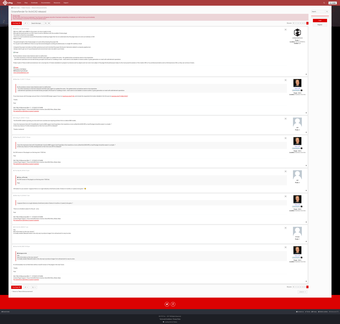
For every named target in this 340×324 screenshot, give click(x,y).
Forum (19, 3)
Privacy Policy (176, 319)
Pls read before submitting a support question (26, 111)
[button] (293, 23)
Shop (26, 3)
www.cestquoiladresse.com (21, 72)
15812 (299, 93)
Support (66, 3)
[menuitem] (324, 3)
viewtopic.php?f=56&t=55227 (119, 96)
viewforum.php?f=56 (68, 96)
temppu (297, 236)
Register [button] (320, 24)
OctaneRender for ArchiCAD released (28, 11)
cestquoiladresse (297, 38)
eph (297, 127)
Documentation (45, 3)
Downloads (34, 3)
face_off (297, 88)
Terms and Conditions (166, 319)
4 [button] (302, 23)
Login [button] (319, 20)
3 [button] (300, 23)
